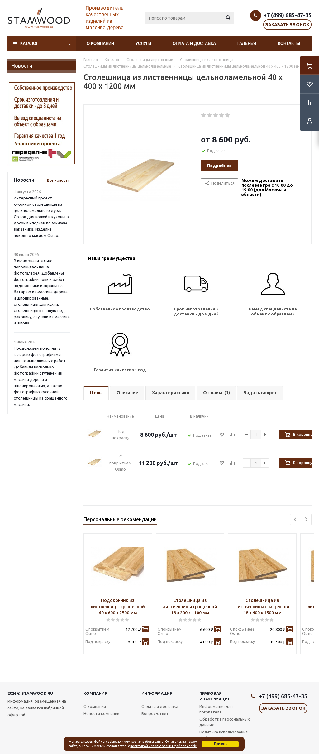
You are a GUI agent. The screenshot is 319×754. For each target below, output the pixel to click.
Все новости (58, 180)
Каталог (29, 43)
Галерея (246, 43)
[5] (228, 115)
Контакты (289, 43)
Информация (157, 693)
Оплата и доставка (194, 43)
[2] (210, 115)
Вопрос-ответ (155, 713)
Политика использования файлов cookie (223, 735)
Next (306, 519)
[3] (216, 115)
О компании (100, 43)
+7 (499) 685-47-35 (288, 15)
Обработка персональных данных (224, 722)
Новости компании (101, 713)
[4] (222, 115)
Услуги (143, 43)
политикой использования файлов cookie (163, 746)
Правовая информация (215, 696)
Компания (95, 693)
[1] (204, 115)
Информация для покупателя (216, 709)
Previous (295, 519)
